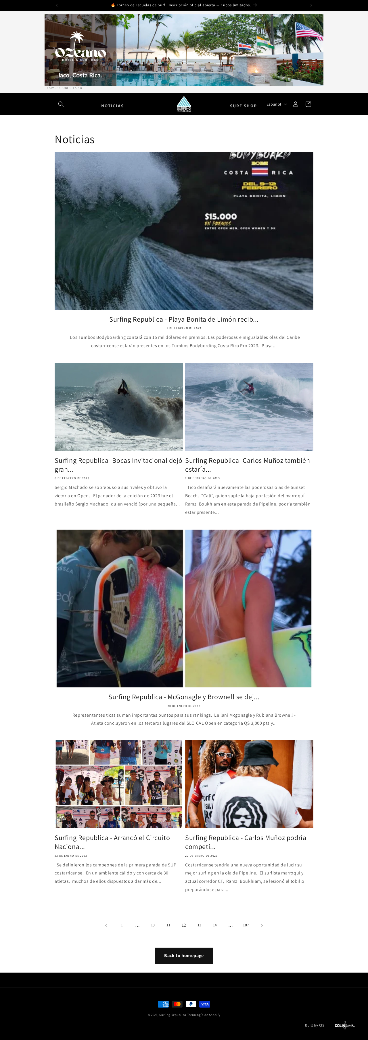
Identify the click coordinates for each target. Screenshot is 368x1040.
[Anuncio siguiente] (311, 5)
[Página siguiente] (261, 925)
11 (168, 925)
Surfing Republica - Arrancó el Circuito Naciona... (112, 842)
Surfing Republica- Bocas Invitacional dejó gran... (118, 465)
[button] (61, 104)
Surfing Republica (172, 1015)
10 (153, 925)
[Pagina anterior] (106, 925)
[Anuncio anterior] (56, 5)
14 (215, 925)
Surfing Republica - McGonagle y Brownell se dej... (184, 696)
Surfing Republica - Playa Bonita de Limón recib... (184, 319)
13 (200, 925)
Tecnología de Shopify (204, 1015)
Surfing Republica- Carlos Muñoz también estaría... (247, 465)
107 (246, 925)
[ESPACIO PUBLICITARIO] (184, 50)
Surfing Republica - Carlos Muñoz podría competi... (245, 842)
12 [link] (184, 925)
